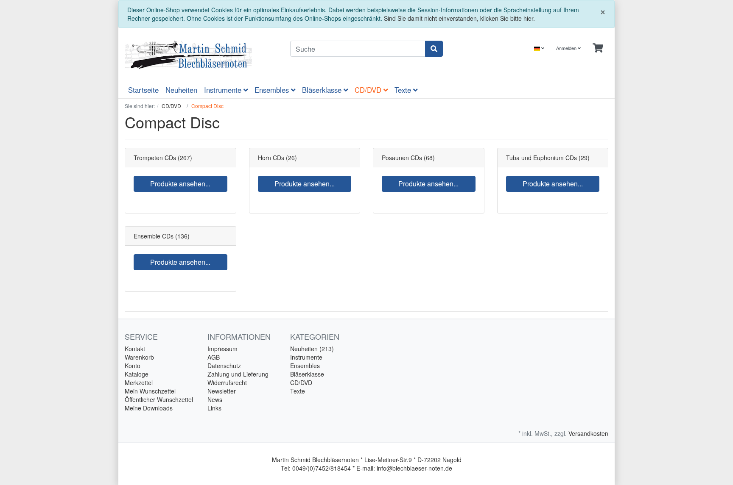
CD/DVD (369, 90)
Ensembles (273, 90)
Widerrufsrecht (227, 382)
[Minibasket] (598, 48)
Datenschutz (224, 365)
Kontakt (135, 348)
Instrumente (223, 90)
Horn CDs (271, 157)
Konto (132, 365)
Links (214, 408)
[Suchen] (434, 49)
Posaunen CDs (402, 157)
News (214, 399)
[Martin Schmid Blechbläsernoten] (201, 55)
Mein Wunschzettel (150, 391)
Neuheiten (181, 90)
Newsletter (221, 391)
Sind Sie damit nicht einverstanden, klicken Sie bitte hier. (459, 18)
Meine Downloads (149, 408)
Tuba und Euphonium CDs (541, 157)
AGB (213, 357)
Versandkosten (588, 433)
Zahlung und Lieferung (238, 374)
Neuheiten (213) (312, 348)
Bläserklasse (323, 90)
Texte (403, 90)
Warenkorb (139, 357)
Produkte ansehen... (180, 183)
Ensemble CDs (153, 236)
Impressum (222, 348)
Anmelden (567, 47)
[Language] (539, 48)
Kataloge (136, 374)
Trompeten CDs (155, 157)
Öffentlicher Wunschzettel (159, 399)
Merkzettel (139, 382)
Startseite (143, 90)
